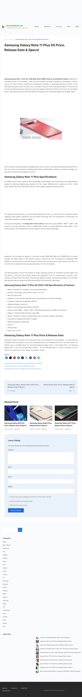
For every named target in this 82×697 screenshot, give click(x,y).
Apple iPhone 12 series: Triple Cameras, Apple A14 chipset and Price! (60, 652)
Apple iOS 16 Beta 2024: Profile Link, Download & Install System (59, 648)
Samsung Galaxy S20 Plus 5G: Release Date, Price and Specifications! (22, 368)
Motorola (5, 584)
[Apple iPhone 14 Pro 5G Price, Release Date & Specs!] (37, 657)
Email (10, 476)
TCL (4, 607)
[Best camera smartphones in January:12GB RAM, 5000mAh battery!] (37, 672)
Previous (12, 391)
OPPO (4, 594)
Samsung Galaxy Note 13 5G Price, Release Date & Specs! (19, 366)
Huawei (5, 568)
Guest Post (24, 688)
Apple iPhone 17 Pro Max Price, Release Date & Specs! (56, 663)
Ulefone (5, 617)
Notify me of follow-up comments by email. (21, 501)
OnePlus (5, 590)
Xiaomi (5, 623)
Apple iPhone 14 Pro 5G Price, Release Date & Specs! (55, 656)
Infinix (4, 571)
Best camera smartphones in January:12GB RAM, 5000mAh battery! (60, 671)
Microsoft (5, 581)
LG (3, 577)
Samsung (17, 429)
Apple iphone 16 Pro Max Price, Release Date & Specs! (56, 660)
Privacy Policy (6, 690)
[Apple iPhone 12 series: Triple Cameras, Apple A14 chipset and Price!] (37, 653)
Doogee (5, 555)
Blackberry (6, 548)
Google (5, 558)
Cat (4, 551)
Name (10, 467)
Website (10, 486)
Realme (5, 597)
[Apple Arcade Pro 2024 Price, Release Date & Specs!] (37, 642)
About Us (4, 688)
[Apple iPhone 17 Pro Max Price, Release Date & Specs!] (37, 664)
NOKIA (5, 587)
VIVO (4, 620)
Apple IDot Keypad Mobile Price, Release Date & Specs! (56, 645)
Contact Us (14, 688)
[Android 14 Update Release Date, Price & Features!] (37, 638)
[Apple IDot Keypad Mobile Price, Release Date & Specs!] (37, 646)
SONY (4, 604)
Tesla (4, 613)
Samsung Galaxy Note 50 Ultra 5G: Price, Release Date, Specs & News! (23, 363)
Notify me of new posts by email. (18, 505)
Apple (4, 542)
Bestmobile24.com (14, 26)
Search (20, 530)
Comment (11, 450)
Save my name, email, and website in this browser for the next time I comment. (30, 496)
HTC (4, 564)
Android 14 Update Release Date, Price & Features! (55, 637)
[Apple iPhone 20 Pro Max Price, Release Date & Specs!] (37, 668)
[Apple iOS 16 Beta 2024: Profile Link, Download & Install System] (37, 649)
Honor (4, 561)
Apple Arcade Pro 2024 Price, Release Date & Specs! (55, 641)
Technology (6, 610)
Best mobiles (6, 545)
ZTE (4, 626)
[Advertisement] (41, 11)
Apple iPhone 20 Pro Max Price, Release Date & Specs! (56, 667)
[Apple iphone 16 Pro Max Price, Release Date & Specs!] (37, 661)
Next (70, 391)
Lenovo (5, 574)
